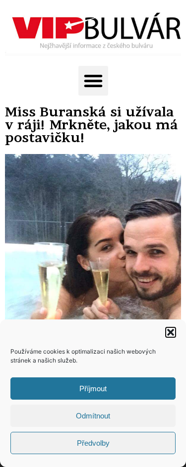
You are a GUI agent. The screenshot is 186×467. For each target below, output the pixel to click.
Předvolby (93, 443)
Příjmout (93, 388)
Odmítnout (93, 416)
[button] (171, 332)
